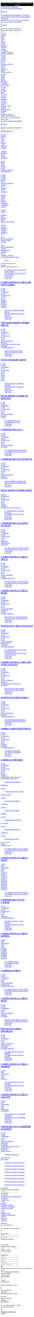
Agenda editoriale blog (8, 257)
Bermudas (4, 252)
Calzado (3, 17)
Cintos (3, 165)
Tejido (3, 140)
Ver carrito (4, 1292)
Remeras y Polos (6, 240)
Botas (2, 217)
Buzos (3, 155)
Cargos (3, 145)
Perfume (3, 166)
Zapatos (3, 212)
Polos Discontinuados (7, 247)
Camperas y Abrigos (7, 170)
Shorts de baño (5, 250)
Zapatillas (4, 215)
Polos (2, 138)
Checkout (4, 1300)
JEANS (3, 233)
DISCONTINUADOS (13, 17)
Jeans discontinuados (7, 238)
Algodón (3, 148)
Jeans (2, 141)
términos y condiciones (12, 1271)
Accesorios (25, 15)
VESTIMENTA (17, 15)
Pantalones (4, 146)
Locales (6, 18)
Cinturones (4, 203)
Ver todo (3, 135)
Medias (3, 161)
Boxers (3, 163)
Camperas (4, 151)
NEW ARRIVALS (6, 15)
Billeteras (3, 202)
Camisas (3, 143)
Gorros (3, 168)
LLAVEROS (5, 205)
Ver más (3, 265)
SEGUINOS (4, 1159)
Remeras (3, 136)
